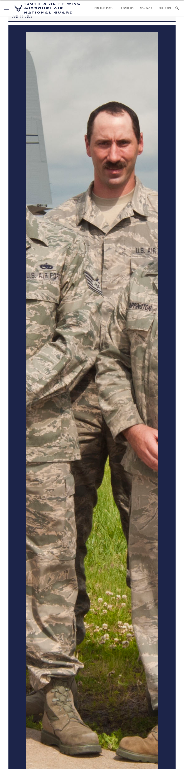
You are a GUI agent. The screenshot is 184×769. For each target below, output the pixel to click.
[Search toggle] (178, 8)
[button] (6, 8)
